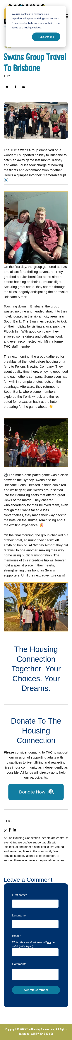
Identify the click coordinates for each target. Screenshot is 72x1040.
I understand (46, 36)
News (7, 47)
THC (7, 76)
